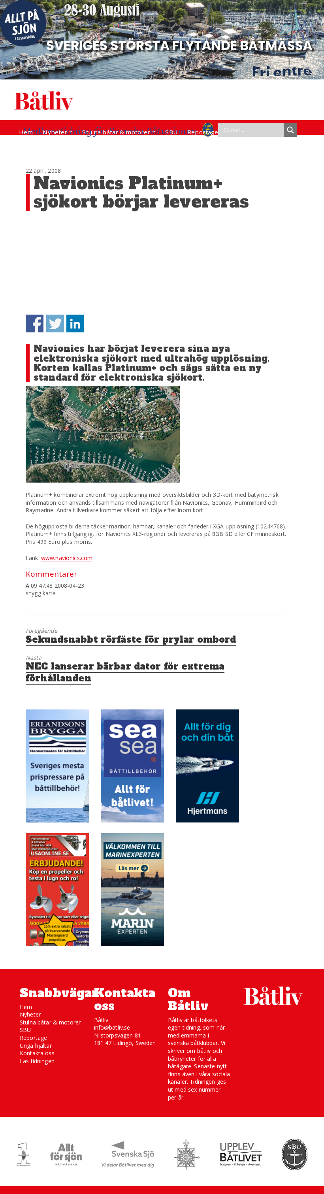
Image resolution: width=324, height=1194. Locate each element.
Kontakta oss (37, 1053)
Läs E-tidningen (42, 147)
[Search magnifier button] (290, 130)
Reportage (202, 132)
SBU (171, 132)
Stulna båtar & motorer (116, 132)
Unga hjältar (36, 1045)
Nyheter (55, 132)
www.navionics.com (66, 558)
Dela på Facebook (34, 323)
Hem (26, 132)
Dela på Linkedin (75, 323)
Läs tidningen (37, 1061)
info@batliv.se (112, 1027)
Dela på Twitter (55, 323)
